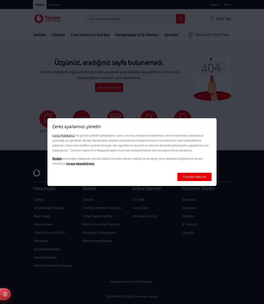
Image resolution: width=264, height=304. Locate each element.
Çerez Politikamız (63, 135)
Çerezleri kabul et (194, 177)
